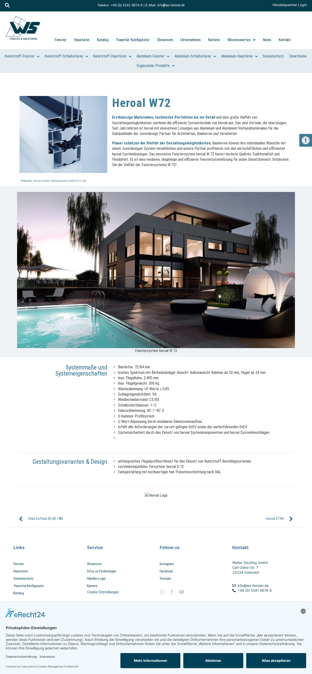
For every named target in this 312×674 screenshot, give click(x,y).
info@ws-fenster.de (171, 5)
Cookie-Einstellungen (103, 592)
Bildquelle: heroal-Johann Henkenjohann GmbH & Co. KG (53, 180)
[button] (305, 140)
